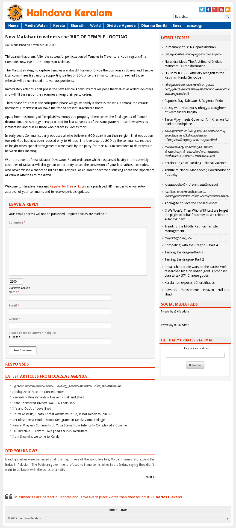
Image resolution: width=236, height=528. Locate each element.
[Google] (215, 11)
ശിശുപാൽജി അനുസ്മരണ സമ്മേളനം (193, 54)
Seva (177, 25)
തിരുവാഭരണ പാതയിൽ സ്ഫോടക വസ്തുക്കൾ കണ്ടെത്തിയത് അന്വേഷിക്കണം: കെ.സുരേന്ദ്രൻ (197, 89)
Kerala (59, 25)
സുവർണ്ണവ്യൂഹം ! (179, 238)
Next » (150, 477)
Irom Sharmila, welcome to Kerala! (36, 436)
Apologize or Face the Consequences (38, 392)
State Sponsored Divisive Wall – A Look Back (43, 403)
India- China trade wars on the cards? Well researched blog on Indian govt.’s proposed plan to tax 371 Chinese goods (196, 271)
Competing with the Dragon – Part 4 (191, 245)
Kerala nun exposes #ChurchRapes (190, 282)
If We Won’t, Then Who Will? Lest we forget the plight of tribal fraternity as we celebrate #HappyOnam (196, 215)
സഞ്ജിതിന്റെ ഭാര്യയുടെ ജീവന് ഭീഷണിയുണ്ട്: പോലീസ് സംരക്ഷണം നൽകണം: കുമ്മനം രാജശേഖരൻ (192, 151)
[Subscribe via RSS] (227, 11)
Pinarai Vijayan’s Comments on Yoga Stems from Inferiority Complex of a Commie (69, 425)
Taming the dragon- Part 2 (184, 259)
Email (14, 305)
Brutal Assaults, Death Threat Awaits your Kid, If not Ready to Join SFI (62, 414)
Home (13, 25)
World (95, 25)
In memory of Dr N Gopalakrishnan (190, 47)
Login (82, 186)
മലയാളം (194, 25)
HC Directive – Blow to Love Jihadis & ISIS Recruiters (49, 431)
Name (14, 292)
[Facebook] (208, 11)
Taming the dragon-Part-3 (184, 252)
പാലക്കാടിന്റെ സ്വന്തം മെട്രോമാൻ (191, 184)
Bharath (77, 25)
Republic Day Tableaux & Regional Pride (194, 100)
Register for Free (61, 186)
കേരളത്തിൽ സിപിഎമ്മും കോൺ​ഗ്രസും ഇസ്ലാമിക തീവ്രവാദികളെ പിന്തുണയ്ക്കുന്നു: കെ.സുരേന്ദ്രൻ (195, 135)
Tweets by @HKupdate (175, 311)
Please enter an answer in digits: (32, 333)
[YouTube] (221, 11)
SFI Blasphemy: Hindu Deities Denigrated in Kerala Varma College (58, 420)
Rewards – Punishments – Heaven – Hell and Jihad (48, 397)
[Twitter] (202, 11)
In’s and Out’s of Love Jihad (31, 408)
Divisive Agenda (121, 25)
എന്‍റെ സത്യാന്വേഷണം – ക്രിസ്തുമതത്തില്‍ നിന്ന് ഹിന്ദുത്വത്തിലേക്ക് (66, 386)
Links (123, 510)
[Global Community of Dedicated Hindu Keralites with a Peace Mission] (59, 21)
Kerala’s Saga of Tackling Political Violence (195, 163)
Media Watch (35, 25)
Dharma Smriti (154, 25)
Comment (17, 222)
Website (14, 319)
